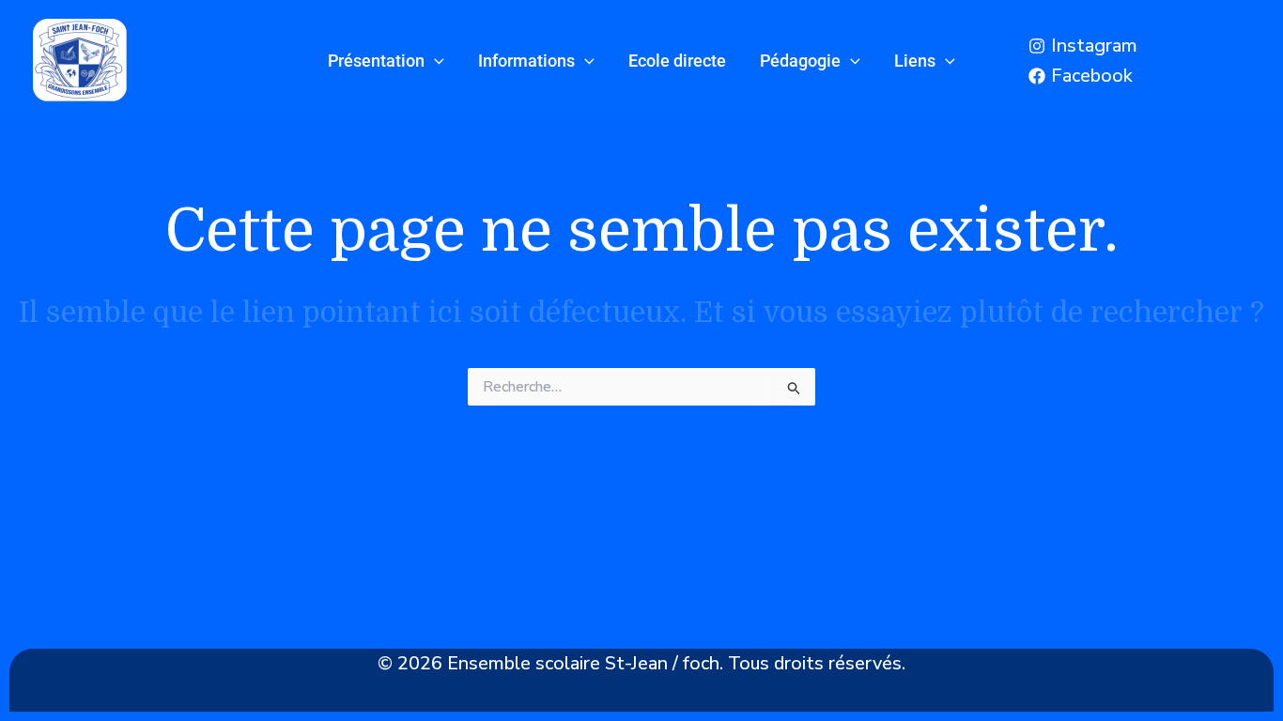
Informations (526, 60)
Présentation (376, 60)
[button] (434, 60)
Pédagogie (800, 60)
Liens (914, 60)
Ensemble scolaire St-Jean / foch (583, 663)
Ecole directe (677, 60)
